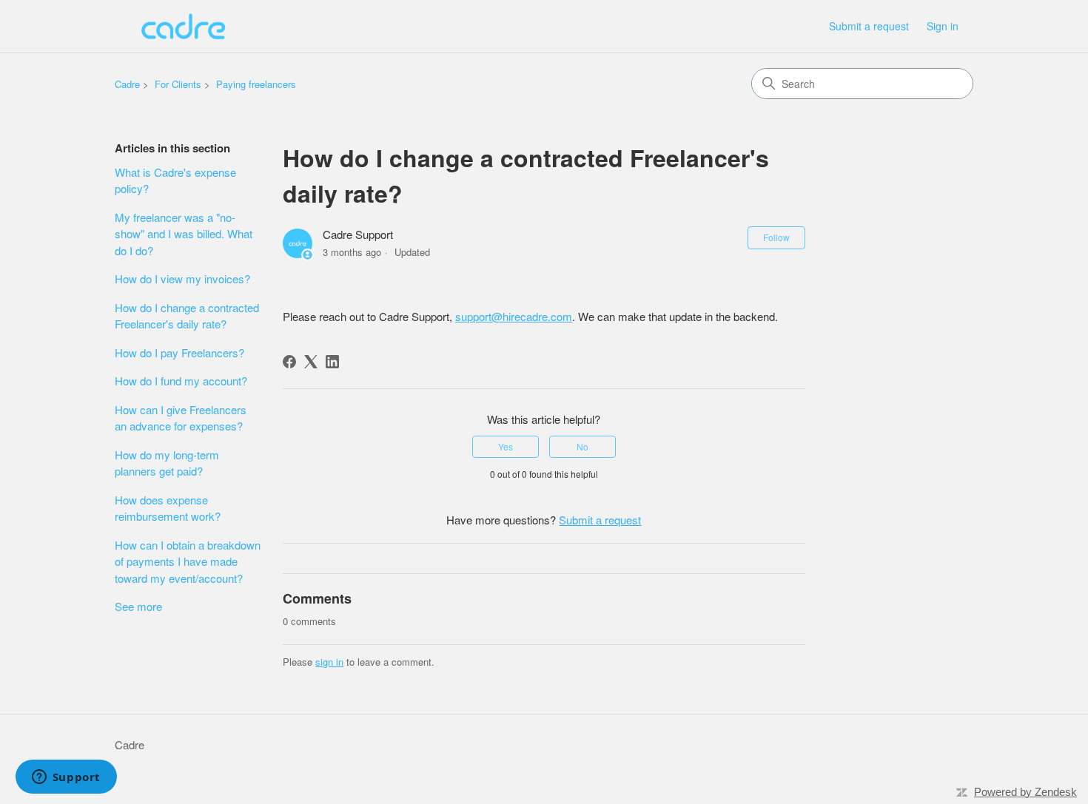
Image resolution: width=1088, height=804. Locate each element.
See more (138, 606)
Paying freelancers (256, 84)
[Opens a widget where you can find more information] (66, 778)
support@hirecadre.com (513, 316)
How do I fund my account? (181, 380)
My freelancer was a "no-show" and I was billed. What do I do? (183, 233)
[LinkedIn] (332, 361)
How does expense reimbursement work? (168, 508)
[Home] (183, 26)
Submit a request (869, 25)
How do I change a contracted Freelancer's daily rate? (187, 316)
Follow (776, 237)
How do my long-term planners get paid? (167, 463)
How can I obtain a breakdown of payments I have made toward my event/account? (188, 561)
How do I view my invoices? (182, 278)
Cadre (127, 84)
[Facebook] (289, 361)
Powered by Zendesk (1025, 792)
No (582, 446)
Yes (505, 446)
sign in (329, 662)
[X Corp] (311, 361)
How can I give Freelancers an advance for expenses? (180, 418)
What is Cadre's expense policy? (175, 180)
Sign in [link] (942, 25)
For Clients (178, 84)
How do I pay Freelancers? (179, 352)
